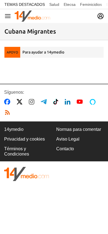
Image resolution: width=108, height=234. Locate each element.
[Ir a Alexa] (93, 101)
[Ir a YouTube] (81, 101)
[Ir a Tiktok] (57, 101)
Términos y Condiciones (16, 151)
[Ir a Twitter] (21, 101)
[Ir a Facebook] (8, 101)
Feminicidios (91, 4)
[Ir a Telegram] (45, 101)
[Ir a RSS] (8, 112)
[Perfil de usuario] (100, 16)
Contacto (65, 148)
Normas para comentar (78, 129)
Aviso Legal (67, 139)
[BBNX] (26, 174)
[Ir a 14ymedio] (32, 16)
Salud (54, 4)
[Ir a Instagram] (33, 101)
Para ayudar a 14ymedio (43, 52)
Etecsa (70, 4)
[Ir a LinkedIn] (69, 101)
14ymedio (14, 129)
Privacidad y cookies (24, 139)
